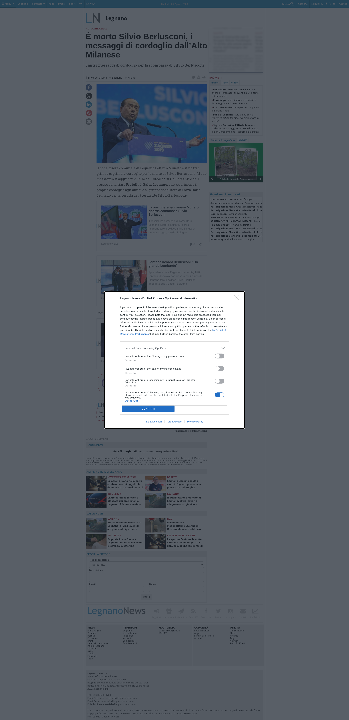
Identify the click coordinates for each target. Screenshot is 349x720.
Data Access (174, 421)
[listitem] (174, 348)
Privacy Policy (195, 421)
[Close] (237, 298)
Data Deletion (154, 421)
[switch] (219, 356)
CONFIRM (148, 408)
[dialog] (174, 360)
